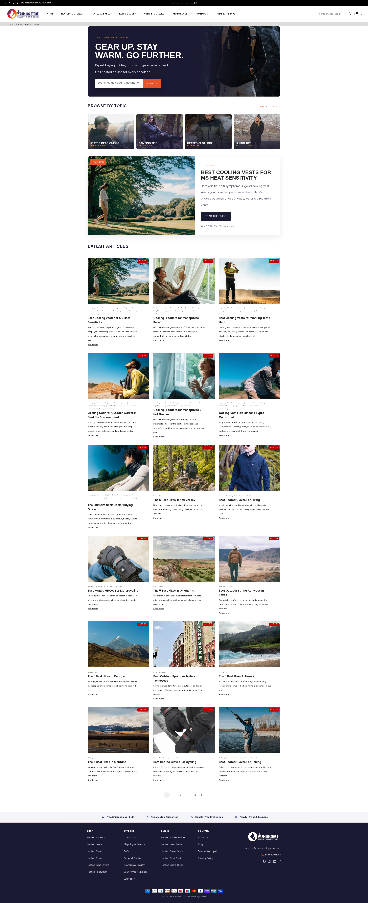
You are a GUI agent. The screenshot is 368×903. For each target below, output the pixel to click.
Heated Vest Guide (171, 844)
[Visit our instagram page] (9, 3)
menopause (199, 308)
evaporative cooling (254, 308)
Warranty (129, 878)
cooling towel (173, 308)
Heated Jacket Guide (173, 837)
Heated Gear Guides (244, 496)
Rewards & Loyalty (134, 865)
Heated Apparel (100, 13)
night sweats (160, 311)
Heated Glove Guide (172, 851)
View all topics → (269, 106)
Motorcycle (181, 13)
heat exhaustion (115, 406)
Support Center (133, 858)
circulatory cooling (109, 308)
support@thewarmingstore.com (36, 3)
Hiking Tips (158, 496)
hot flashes (186, 308)
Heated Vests (94, 844)
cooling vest (125, 308)
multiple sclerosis (111, 311)
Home (11, 24)
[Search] (362, 13)
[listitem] (184, 2)
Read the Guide (215, 216)
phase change (94, 314)
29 (195, 795)
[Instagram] (269, 861)
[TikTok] (279, 861)
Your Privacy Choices (135, 872)
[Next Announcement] (225, 3)
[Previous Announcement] (143, 3)
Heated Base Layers (98, 865)
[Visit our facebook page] (5, 3)
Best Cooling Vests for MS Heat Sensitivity (236, 175)
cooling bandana (108, 495)
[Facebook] (264, 861)
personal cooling (129, 311)
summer (188, 311)
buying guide (93, 308)
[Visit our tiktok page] (18, 3)
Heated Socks (94, 858)
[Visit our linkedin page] (14, 3)
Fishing (222, 758)
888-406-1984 (273, 854)
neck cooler (197, 403)
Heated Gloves (127, 13)
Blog (200, 844)
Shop (50, 13)
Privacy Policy (205, 858)
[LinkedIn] (274, 861)
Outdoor (202, 13)
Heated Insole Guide (172, 865)
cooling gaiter (125, 495)
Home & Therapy (225, 13)
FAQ (126, 851)
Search (152, 83)
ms (100, 311)
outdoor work (232, 311)
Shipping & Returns (134, 844)
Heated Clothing (226, 496)
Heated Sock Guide (171, 858)
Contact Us (130, 837)
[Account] (349, 13)
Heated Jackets (96, 837)
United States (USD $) (330, 14)
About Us (203, 837)
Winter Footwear (154, 13)
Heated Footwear (72, 13)
